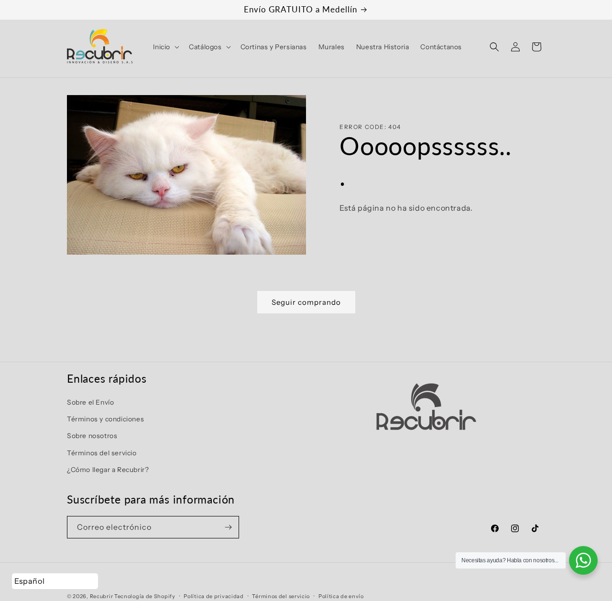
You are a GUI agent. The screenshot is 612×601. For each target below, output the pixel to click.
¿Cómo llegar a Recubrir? (108, 469)
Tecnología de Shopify (144, 596)
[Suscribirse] (228, 527)
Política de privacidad (213, 595)
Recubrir (101, 596)
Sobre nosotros (92, 435)
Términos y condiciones (105, 419)
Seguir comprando (306, 302)
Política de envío (341, 595)
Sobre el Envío (90, 402)
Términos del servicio (102, 452)
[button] (165, 47)
